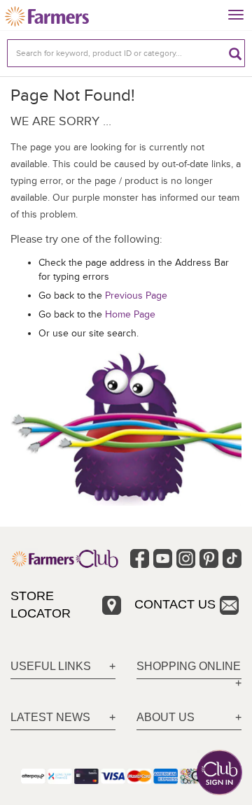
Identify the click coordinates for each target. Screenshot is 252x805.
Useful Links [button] (50, 666)
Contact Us (175, 604)
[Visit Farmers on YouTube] (162, 558)
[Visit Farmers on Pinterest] (209, 558)
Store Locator (40, 605)
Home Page (130, 314)
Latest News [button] (50, 717)
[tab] (62, 667)
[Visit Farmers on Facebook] (139, 558)
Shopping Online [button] (188, 666)
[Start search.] (235, 53)
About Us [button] (165, 717)
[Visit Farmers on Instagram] (185, 558)
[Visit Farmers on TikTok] (232, 558)
